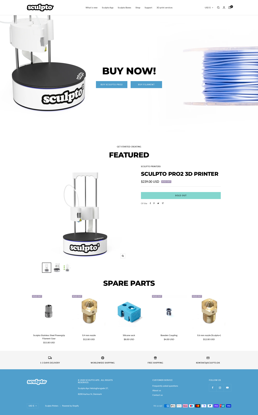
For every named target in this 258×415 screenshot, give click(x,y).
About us (156, 390)
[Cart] (229, 7)
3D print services (165, 7)
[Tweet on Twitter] (158, 203)
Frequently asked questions (165, 385)
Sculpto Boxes (124, 7)
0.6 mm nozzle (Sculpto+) (209, 335)
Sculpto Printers (151, 166)
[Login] (224, 7)
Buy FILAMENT (146, 84)
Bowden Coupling (169, 335)
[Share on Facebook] (150, 203)
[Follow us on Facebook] (212, 387)
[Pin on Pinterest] (154, 203)
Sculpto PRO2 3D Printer (179, 174)
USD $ (208, 7)
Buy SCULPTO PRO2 (112, 84)
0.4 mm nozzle (89, 335)
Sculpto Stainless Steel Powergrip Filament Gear (49, 337)
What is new (92, 7)
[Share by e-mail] (163, 203)
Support (148, 7)
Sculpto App (107, 7)
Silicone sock (129, 335)
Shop (137, 7)
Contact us (157, 395)
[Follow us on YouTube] (227, 387)
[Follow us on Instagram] (220, 387)
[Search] (218, 7)
